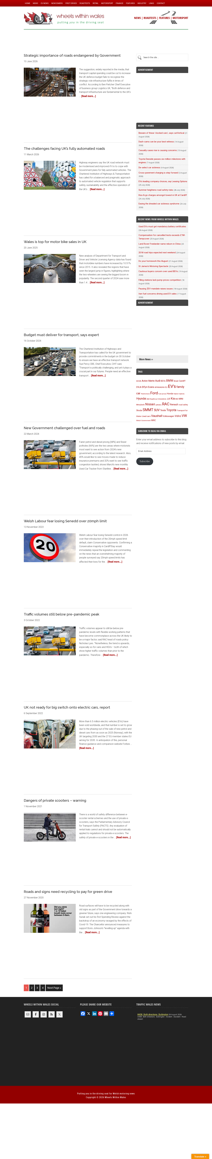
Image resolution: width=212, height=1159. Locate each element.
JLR (168, 399)
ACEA (138, 381)
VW (184, 416)
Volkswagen (168, 416)
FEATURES (164, 18)
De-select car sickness (149, 167)
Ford (154, 393)
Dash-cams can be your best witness (156, 141)
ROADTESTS (150, 18)
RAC (165, 404)
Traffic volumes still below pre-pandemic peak (61, 614)
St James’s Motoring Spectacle (153, 266)
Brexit (176, 381)
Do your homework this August (153, 261)
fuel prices (162, 394)
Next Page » (54, 987)
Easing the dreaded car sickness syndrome (159, 203)
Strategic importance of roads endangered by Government (72, 55)
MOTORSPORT (180, 18)
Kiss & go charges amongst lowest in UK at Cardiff (163, 195)
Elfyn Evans (148, 387)
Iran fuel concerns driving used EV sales (158, 293)
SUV (157, 410)
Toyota (171, 410)
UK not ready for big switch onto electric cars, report (67, 707)
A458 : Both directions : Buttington (152, 1014)
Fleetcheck (145, 394)
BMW (169, 380)
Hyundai (141, 398)
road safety (183, 405)
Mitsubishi (140, 405)
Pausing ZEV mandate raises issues (156, 288)
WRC (153, 420)
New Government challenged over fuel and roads (64, 428)
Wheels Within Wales (64, 18)
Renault (174, 404)
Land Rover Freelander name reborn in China (160, 244)
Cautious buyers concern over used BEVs (158, 271)
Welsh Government (143, 420)
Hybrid (176, 394)
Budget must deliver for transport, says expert (61, 335)
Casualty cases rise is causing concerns (158, 150)
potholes (159, 405)
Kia (173, 398)
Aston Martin (148, 380)
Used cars (146, 416)
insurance (162, 399)
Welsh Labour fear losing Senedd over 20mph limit (65, 521)
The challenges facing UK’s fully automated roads (64, 148)
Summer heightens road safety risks (156, 190)
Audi (157, 380)
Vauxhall (156, 416)
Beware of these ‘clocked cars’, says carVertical (161, 133)
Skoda (139, 410)
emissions (160, 387)
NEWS (137, 18)
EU (166, 387)
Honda (170, 393)
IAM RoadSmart (152, 399)
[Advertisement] (106, 40)
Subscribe (145, 461)
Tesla (163, 410)
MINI (181, 399)
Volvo (178, 415)
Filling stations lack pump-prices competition (160, 280)
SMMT (148, 410)
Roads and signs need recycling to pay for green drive (68, 892)
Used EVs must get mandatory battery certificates (162, 226)
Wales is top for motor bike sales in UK (55, 242)
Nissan (150, 404)
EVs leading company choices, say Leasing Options (163, 181)
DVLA (138, 387)
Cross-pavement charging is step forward (158, 172)
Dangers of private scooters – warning (55, 800)
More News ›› (146, 359)
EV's (172, 386)
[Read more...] (88, 96)
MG (176, 399)
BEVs (163, 381)
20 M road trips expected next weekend (157, 252)
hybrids (181, 394)
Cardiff (182, 381)
